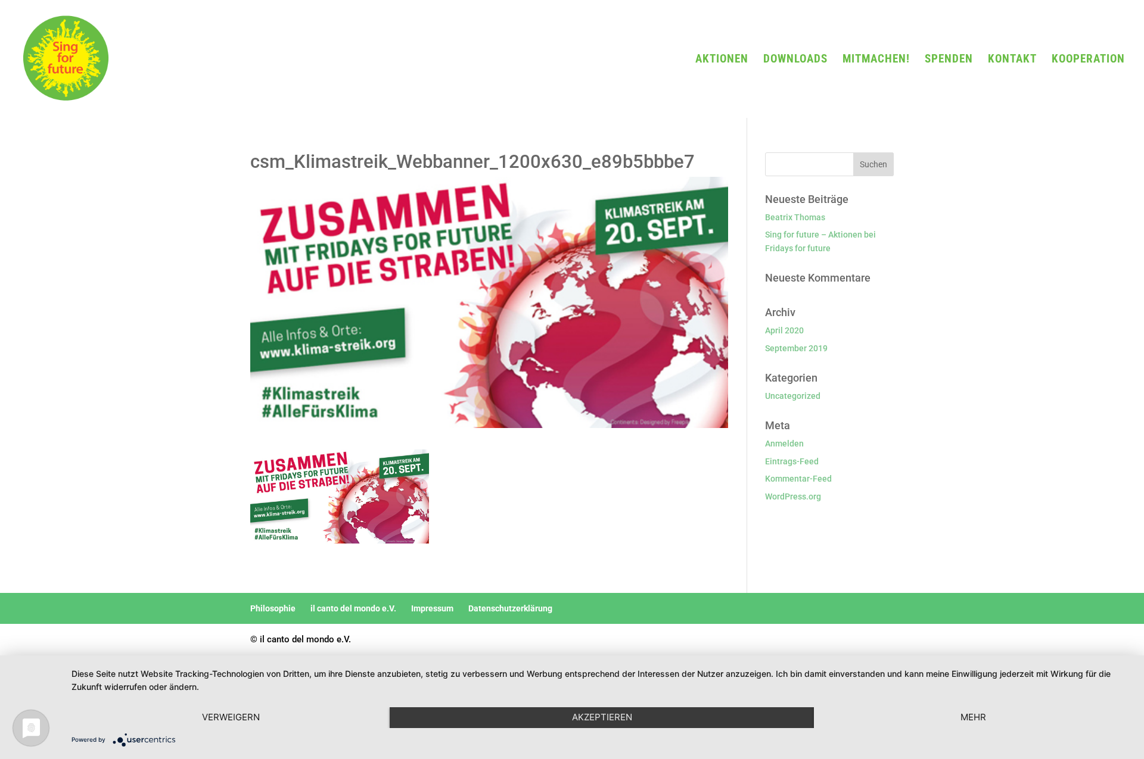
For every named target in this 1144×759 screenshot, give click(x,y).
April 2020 (784, 330)
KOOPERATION (1088, 60)
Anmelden (784, 443)
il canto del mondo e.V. (353, 608)
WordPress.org (793, 496)
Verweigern (231, 717)
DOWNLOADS (795, 60)
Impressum (432, 608)
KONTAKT (1012, 60)
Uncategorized (792, 396)
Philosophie (273, 608)
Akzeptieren (602, 717)
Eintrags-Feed (792, 461)
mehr (973, 717)
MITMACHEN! (876, 60)
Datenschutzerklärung (510, 608)
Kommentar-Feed (798, 478)
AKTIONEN (721, 60)
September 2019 (796, 348)
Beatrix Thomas (795, 217)
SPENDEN (949, 60)
